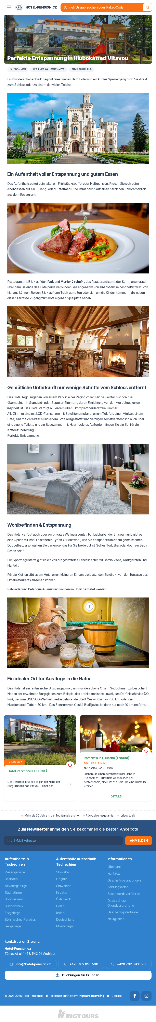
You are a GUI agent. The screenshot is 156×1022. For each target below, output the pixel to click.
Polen (60, 906)
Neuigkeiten (116, 919)
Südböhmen (18, 69)
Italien (60, 913)
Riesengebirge (15, 872)
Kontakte (113, 873)
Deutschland (65, 919)
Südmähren (13, 892)
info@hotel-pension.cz (33, 964)
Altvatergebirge (16, 886)
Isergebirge (13, 926)
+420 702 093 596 (131, 964)
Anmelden (139, 840)
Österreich (63, 899)
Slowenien (63, 886)
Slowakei (62, 872)
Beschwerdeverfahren (123, 894)
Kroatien (62, 892)
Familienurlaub (82, 69)
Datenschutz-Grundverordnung (120, 903)
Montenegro (65, 926)
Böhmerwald (14, 899)
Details (116, 796)
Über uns (114, 867)
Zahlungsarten (118, 887)
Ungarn (61, 879)
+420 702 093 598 (83, 964)
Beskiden (11, 879)
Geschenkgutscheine (122, 912)
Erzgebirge (13, 913)
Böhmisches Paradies (20, 919)
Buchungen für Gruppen (80, 975)
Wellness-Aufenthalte (48, 69)
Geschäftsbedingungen (124, 880)
